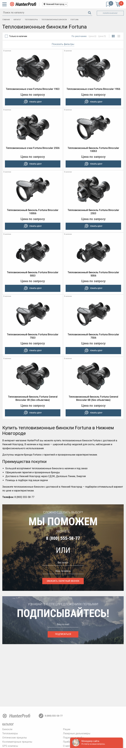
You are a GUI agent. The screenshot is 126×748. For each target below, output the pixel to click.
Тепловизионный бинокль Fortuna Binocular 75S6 (93, 336)
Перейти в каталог (110, 13)
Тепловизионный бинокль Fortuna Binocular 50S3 (32, 274)
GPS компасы (10, 745)
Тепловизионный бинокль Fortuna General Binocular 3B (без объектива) (32, 398)
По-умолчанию (79, 36)
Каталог (18, 20)
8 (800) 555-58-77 (63, 538)
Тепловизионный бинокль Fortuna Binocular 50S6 (93, 274)
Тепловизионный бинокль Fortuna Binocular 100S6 (32, 212)
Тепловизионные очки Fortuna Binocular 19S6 (93, 89)
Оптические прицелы (14, 737)
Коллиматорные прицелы (17, 741)
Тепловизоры (31, 20)
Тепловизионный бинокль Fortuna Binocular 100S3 (93, 150)
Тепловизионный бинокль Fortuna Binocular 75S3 (32, 336)
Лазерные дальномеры (76, 733)
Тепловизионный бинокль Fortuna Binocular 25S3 (93, 212)
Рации (66, 729)
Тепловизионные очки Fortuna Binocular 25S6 (32, 148)
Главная (6, 20)
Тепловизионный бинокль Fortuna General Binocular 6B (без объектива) (93, 398)
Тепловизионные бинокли (54, 20)
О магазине (69, 745)
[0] (108, 4)
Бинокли (7, 729)
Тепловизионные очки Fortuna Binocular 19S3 (32, 89)
